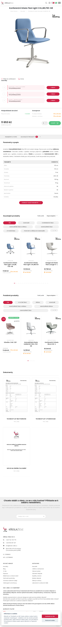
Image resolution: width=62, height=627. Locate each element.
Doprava (5, 573)
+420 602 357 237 (11, 543)
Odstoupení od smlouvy (10, 583)
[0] (55, 3)
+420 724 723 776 (11, 540)
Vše (10, 223)
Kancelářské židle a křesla (18, 227)
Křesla (38, 302)
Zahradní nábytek (37, 573)
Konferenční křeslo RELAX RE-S (51, 343)
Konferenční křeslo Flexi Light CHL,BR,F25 (31, 264)
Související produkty (29, 137)
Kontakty (5, 566)
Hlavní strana (13, 11)
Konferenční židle (47, 223)
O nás (4, 571)
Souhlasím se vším (50, 616)
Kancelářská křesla (46, 306)
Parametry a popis (11, 137)
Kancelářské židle (46, 227)
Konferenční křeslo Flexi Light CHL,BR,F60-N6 (39, 11)
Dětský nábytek (36, 578)
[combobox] (52, 216)
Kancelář (23, 11)
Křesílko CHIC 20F (10, 342)
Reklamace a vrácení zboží (10, 576)
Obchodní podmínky (9, 578)
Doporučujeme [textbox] (51, 216)
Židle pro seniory (36, 580)
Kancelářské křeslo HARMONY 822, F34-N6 (31, 344)
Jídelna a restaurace (38, 569)
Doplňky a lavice (36, 576)
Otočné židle (11, 231)
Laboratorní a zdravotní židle (40, 583)
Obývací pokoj (36, 571)
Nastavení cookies (50, 620)
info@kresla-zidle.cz (11, 546)
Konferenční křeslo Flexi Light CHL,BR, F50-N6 (10, 264)
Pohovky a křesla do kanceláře (34, 231)
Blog (4, 569)
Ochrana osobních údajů (10, 580)
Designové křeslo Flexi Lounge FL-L (52, 264)
